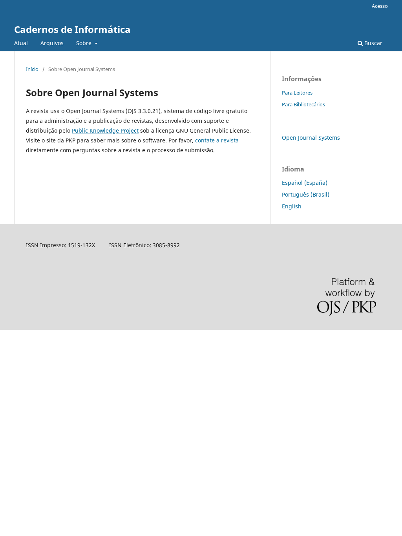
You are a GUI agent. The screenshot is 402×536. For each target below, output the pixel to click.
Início (32, 69)
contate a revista (217, 140)
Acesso (380, 5)
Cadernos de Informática (72, 29)
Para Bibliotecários (303, 104)
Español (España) (304, 182)
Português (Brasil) (305, 194)
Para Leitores (297, 92)
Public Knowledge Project (105, 130)
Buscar (372, 43)
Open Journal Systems (311, 137)
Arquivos (52, 43)
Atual (21, 43)
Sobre (84, 43)
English (292, 206)
